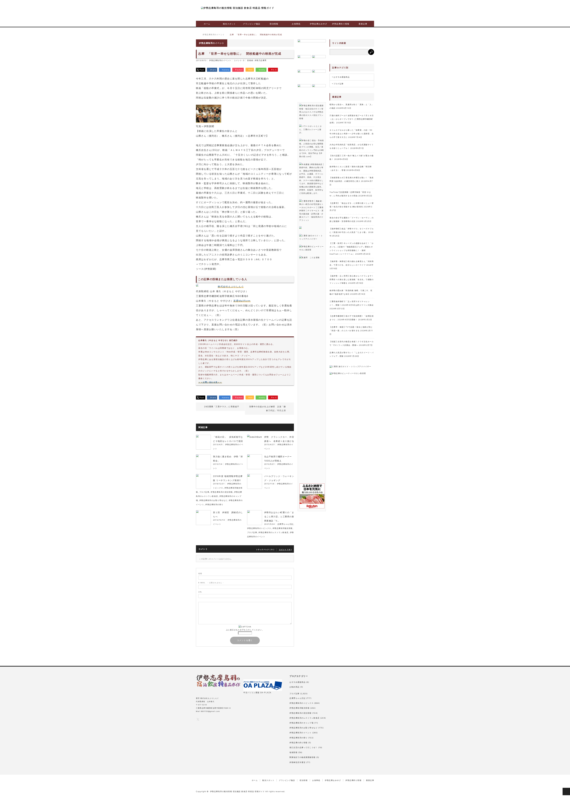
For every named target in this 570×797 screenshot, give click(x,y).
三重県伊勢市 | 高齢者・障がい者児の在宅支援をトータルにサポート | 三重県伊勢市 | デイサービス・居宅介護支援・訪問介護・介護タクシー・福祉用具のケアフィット (311, 210)
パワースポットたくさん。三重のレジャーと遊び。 (310, 129)
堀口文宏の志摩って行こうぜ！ (303, 747)
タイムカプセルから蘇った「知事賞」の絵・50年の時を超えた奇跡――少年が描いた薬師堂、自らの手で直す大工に (352, 133)
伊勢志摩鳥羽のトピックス (259, 528)
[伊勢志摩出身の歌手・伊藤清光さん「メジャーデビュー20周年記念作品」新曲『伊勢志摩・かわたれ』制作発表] (312, 46)
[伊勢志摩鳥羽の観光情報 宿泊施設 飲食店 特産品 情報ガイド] (237, 8)
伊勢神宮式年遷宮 (297, 762)
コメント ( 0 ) (285, 550)
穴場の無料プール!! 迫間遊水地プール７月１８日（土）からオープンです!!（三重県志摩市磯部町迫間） (352, 119)
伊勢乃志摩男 (261, 60)
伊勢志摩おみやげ (318, 24)
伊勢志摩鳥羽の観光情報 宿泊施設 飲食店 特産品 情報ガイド (237, 791)
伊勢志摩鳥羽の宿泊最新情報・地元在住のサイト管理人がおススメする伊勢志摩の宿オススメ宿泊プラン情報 (311, 111)
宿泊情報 (274, 24)
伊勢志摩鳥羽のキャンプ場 (301, 723)
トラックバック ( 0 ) (265, 550)
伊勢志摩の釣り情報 (298, 742)
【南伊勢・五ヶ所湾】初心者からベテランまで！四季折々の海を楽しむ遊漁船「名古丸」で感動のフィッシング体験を (352, 279)
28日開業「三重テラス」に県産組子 (221, 406)
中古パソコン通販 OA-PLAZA (257, 692)
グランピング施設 (251, 24)
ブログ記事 (204, 492)
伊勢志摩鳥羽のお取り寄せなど (213, 500)
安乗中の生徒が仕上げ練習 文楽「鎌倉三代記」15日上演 (267, 408)
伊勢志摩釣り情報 (340, 24)
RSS (221, 719)
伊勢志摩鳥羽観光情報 (283, 528)
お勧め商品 (294, 687)
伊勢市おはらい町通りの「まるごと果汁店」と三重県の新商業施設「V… (279, 516)
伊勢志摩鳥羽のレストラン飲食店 (273, 532)
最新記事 (363, 24)
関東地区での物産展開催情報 (302, 757)
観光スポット (229, 24)
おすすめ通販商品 (342, 77)
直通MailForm (242, 300)
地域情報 (293, 752)
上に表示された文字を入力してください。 (245, 630)
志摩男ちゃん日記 (285, 524)
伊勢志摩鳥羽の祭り (214, 504)
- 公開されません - (211, 583)
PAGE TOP (566, 791)
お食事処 (296, 24)
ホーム (207, 24)
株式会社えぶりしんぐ (231, 286)
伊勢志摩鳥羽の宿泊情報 (222, 492)
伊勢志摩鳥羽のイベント (220, 60)
